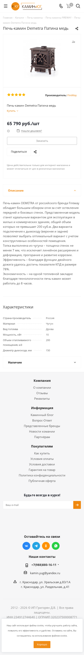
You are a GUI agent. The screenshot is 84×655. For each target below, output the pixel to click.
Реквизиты (42, 398)
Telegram (36, 546)
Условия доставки (42, 464)
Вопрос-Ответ (42, 420)
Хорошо (42, 644)
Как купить (42, 453)
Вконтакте (26, 546)
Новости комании (42, 431)
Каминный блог (42, 415)
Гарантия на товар (42, 470)
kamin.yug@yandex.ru (45, 573)
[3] (16, 94)
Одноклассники (46, 546)
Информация (42, 408)
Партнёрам (42, 437)
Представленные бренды (42, 426)
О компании (42, 387)
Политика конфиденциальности (42, 475)
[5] (24, 94)
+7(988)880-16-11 (43, 565)
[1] (9, 94)
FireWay (72, 95)
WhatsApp (56, 546)
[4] (20, 94)
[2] (13, 94)
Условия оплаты (42, 459)
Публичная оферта (42, 481)
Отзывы (42, 393)
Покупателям (42, 446)
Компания (42, 380)
